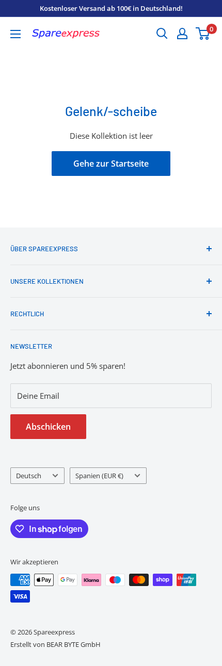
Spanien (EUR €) (99, 475)
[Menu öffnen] (15, 34)
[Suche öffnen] (162, 33)
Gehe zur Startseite (111, 163)
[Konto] (182, 33)
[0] (203, 33)
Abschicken (48, 426)
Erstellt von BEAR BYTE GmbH (55, 644)
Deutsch (28, 475)
